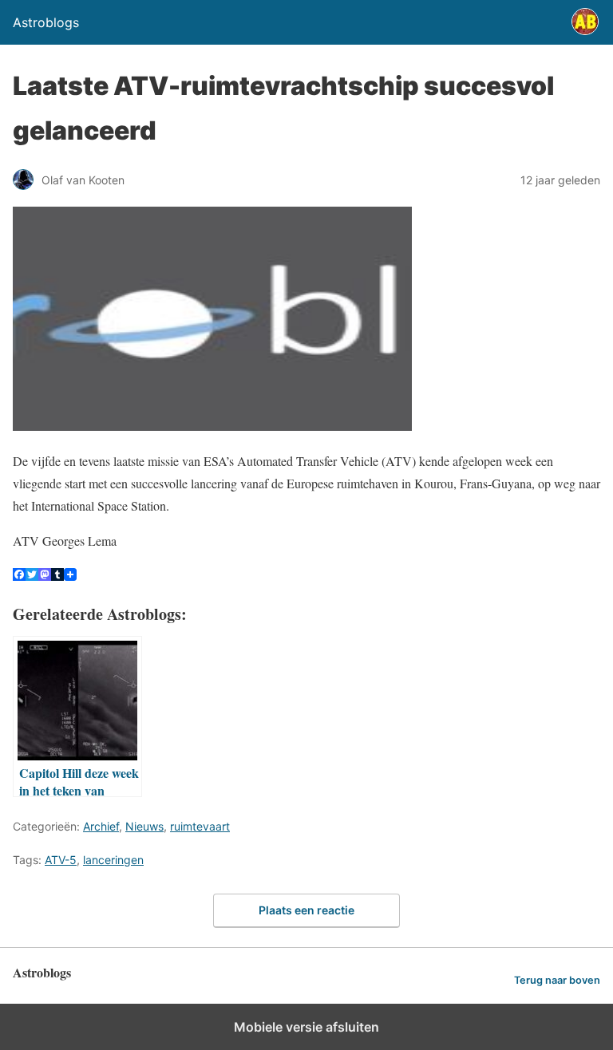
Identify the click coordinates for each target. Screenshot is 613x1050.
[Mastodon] (44, 575)
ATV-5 (61, 859)
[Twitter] (32, 575)
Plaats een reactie (306, 910)
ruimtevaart (200, 826)
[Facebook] (19, 575)
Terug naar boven (557, 980)
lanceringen (113, 859)
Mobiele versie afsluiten (306, 1027)
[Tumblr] (57, 575)
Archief (101, 826)
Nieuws (144, 826)
